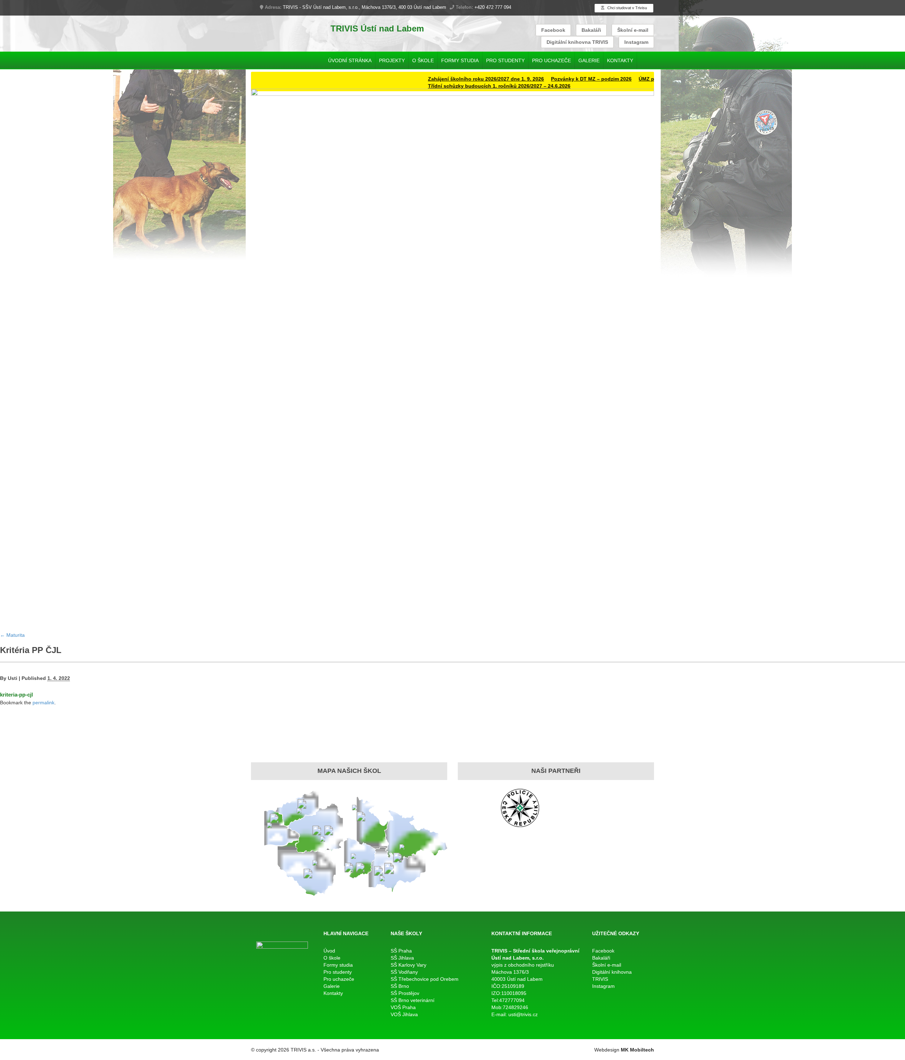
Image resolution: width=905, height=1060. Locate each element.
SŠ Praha (401, 951)
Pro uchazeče (551, 60)
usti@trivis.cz (523, 1014)
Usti (12, 678)
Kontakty (620, 60)
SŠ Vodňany (404, 972)
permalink (43, 702)
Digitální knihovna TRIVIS (577, 42)
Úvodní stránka (350, 60)
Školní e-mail (632, 30)
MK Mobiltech (637, 1050)
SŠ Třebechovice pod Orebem (425, 979)
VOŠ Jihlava (404, 1014)
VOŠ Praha (403, 1007)
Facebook (553, 30)
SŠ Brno (400, 986)
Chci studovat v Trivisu (626, 8)
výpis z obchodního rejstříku (522, 965)
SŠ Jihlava (402, 958)
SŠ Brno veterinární (412, 1000)
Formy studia (460, 60)
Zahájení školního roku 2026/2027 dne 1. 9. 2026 (454, 79)
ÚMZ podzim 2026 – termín (638, 79)
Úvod (329, 951)
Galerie (589, 60)
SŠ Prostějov (405, 993)
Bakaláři (591, 30)
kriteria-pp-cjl (16, 695)
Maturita (12, 635)
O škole (423, 60)
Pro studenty (505, 60)
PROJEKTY (392, 60)
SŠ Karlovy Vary (408, 965)
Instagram (636, 42)
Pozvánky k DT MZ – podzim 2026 (559, 79)
